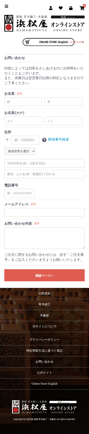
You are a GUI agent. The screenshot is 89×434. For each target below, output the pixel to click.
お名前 (9, 93)
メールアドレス (16, 204)
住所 (7, 132)
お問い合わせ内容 (18, 223)
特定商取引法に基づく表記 (44, 350)
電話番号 (11, 185)
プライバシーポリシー (44, 339)
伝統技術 (44, 293)
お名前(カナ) (14, 113)
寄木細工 (44, 304)
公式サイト (44, 372)
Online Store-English (44, 383)
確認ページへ (44, 275)
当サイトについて (44, 326)
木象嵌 (44, 315)
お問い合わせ (44, 361)
